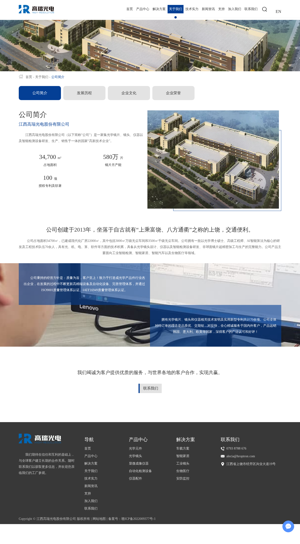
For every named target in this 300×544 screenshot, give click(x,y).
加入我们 (234, 9)
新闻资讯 (208, 9)
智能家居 (182, 456)
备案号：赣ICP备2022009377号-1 (132, 519)
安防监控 (182, 478)
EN (278, 11)
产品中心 (142, 9)
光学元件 (135, 448)
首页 (129, 9)
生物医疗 (182, 471)
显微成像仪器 (139, 463)
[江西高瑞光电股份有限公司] (36, 9)
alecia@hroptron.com (240, 456)
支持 (221, 9)
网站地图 (99, 519)
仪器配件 (135, 478)
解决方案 (159, 9)
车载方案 (182, 448)
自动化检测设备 (140, 471)
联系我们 (251, 9)
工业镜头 (182, 463)
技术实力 (192, 9)
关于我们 (175, 9)
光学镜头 (135, 456)
